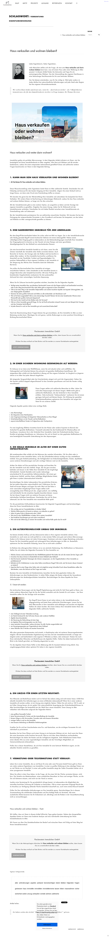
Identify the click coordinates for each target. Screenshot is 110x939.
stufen (24, 894)
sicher (77, 889)
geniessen (18, 889)
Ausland (45, 3)
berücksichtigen (49, 883)
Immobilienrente (21, 205)
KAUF (17, 3)
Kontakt (68, 3)
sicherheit (18, 894)
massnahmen (69, 889)
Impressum (80, 929)
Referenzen (57, 3)
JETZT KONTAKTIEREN (21, 347)
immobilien (38, 889)
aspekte (33, 883)
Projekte (34, 3)
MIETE (25, 3)
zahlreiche (55, 894)
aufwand (40, 883)
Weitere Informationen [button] (47, 928)
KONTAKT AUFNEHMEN (21, 677)
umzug (29, 894)
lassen (57, 889)
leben (62, 889)
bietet (58, 883)
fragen (77, 883)
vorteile (42, 894)
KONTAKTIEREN (18, 855)
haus (24, 889)
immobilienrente (48, 889)
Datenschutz (72, 929)
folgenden (70, 883)
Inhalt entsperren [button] (47, 924)
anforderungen (24, 883)
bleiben (63, 883)
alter (16, 883)
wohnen (48, 894)
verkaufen (36, 894)
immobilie (30, 889)
